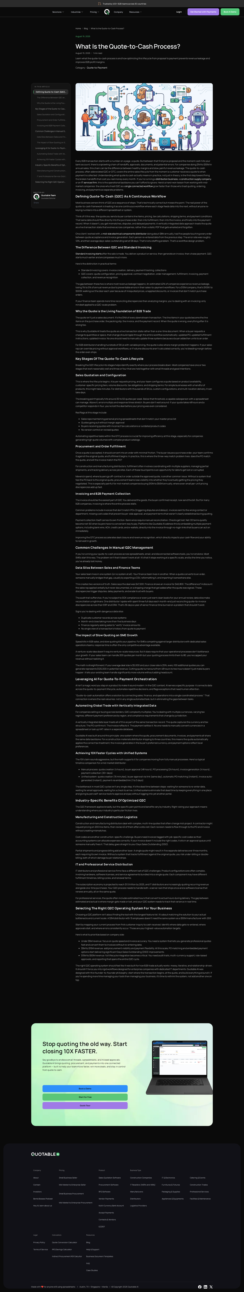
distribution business (167, 179)
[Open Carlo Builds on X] (211, 1287)
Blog (86, 28)
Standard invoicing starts (89, 253)
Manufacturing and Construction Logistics (52, 170)
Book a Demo (230, 11)
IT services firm (89, 182)
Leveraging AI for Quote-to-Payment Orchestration (51, 148)
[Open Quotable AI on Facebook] (199, 1287)
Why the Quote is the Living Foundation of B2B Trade (52, 103)
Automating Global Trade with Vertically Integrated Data (52, 153)
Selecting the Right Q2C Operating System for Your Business (51, 182)
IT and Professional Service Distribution (52, 176)
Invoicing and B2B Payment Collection (52, 125)
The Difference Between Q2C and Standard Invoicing (52, 97)
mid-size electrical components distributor (125, 233)
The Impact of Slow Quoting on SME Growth (52, 142)
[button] (58, 12)
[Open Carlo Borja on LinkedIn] (205, 1287)
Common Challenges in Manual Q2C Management (51, 131)
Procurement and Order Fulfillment (52, 120)
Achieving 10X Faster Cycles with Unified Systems (52, 159)
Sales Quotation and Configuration (52, 114)
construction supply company (195, 179)
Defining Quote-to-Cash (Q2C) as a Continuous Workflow (52, 91)
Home (78, 28)
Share (36, 202)
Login (179, 11)
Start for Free (85, 1097)
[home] (107, 12)
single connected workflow (139, 186)
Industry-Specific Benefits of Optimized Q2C (51, 165)
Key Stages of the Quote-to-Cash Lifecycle (51, 108)
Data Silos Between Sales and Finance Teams (52, 137)
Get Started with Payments (203, 11)
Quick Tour (85, 1105)
